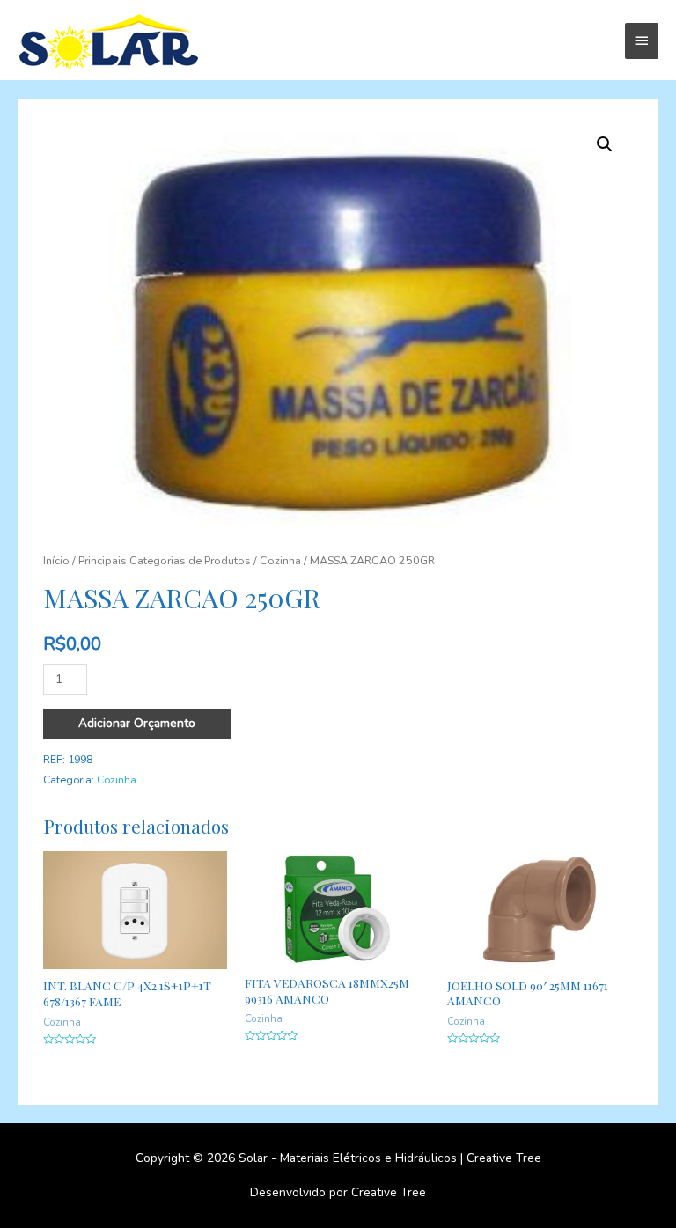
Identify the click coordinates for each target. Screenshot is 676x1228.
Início (56, 560)
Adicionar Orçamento (136, 723)
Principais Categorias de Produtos (164, 560)
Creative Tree (504, 1158)
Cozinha (280, 560)
